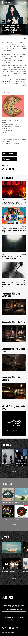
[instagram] (17, 169)
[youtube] (13, 169)
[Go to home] (7, 2)
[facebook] (10, 169)
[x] (6, 169)
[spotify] (2, 169)
